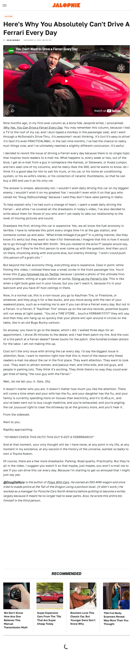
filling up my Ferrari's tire (89, 278)
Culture (8, 16)
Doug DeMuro (13, 40)
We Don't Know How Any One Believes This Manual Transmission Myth (16, 620)
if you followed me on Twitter (38, 274)
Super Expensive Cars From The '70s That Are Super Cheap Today (49, 618)
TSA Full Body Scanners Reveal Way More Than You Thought (116, 619)
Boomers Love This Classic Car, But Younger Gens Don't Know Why (82, 618)
